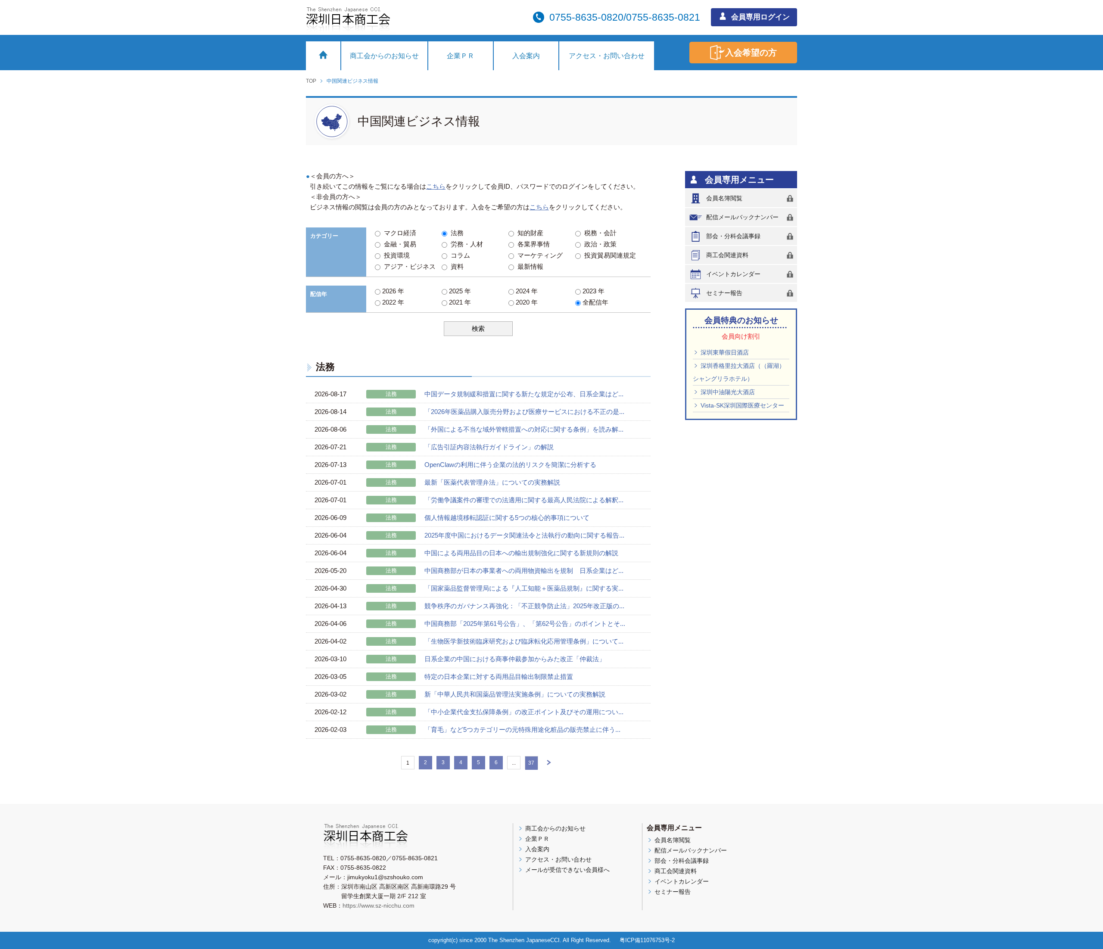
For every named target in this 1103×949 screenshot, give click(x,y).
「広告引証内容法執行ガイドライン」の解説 (489, 447)
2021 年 (459, 302)
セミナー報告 (724, 292)
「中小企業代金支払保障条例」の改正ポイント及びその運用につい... (523, 712)
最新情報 (528, 266)
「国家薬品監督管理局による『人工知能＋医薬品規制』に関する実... (523, 588)
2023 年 (592, 291)
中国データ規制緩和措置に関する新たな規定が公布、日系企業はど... (523, 394)
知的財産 (528, 232)
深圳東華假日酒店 (724, 352)
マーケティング (538, 255)
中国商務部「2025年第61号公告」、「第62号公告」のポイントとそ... (524, 623)
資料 (455, 266)
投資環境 (395, 255)
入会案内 (526, 55)
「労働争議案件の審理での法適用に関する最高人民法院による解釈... (523, 500)
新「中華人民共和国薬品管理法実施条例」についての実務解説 (514, 694)
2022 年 (392, 302)
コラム (458, 255)
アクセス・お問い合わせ (607, 55)
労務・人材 (465, 244)
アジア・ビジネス (408, 266)
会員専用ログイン (759, 17)
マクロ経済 (398, 232)
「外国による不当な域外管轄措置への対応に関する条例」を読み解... (523, 429)
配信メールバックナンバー (742, 217)
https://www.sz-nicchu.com (378, 905)
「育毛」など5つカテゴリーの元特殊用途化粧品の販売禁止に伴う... (522, 729)
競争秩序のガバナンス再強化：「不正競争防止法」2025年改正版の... (524, 606)
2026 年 (392, 291)
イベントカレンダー (733, 274)
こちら (436, 186)
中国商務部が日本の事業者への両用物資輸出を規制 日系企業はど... (523, 570)
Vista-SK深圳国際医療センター (741, 405)
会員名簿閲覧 (724, 198)
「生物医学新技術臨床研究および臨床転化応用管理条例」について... (523, 641)
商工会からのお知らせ (384, 55)
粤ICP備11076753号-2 (647, 940)
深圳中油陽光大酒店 (727, 392)
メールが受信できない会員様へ (566, 869)
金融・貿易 (398, 244)
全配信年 (594, 302)
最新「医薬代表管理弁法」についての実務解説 (492, 482)
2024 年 (526, 291)
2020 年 (526, 302)
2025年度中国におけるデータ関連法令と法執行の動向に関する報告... (524, 535)
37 (531, 763)
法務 (455, 232)
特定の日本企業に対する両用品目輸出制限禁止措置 (498, 676)
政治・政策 (599, 244)
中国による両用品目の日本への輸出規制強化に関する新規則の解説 (521, 553)
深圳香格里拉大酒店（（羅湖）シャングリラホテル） (739, 372)
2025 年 (459, 291)
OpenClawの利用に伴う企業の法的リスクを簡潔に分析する (510, 464)
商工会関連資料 (727, 255)
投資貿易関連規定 (608, 255)
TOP (311, 81)
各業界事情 (532, 244)
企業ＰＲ (460, 55)
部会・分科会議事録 (733, 236)
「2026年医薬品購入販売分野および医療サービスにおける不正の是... (524, 411)
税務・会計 (599, 232)
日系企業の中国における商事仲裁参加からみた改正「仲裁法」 (514, 659)
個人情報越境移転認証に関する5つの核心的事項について (506, 517)
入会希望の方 (751, 52)
